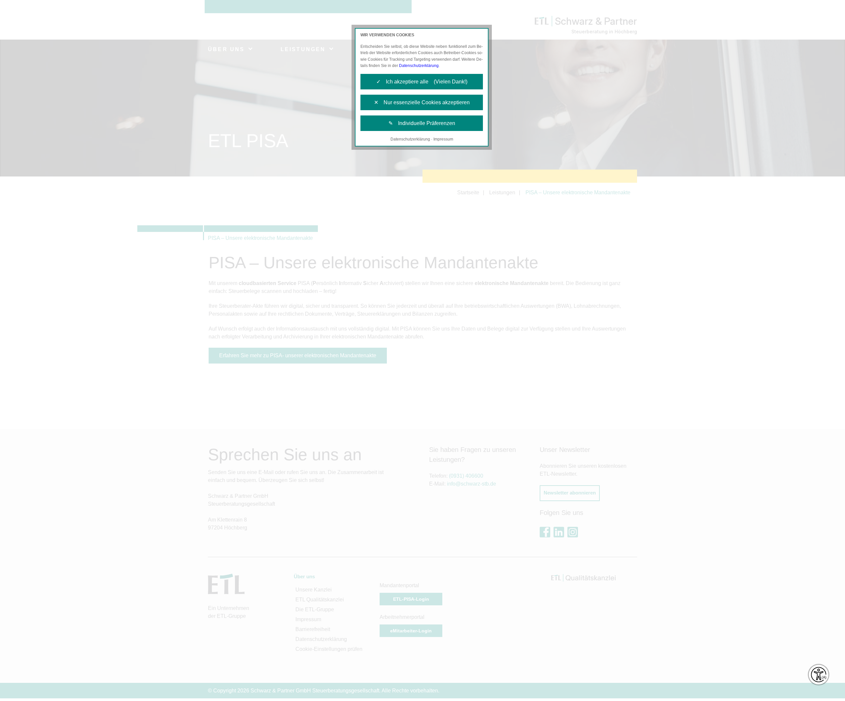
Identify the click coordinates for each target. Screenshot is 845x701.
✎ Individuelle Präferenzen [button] (422, 123)
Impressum (443, 139)
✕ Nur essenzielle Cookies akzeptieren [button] (422, 102)
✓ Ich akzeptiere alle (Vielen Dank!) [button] (421, 81)
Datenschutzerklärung (419, 65)
